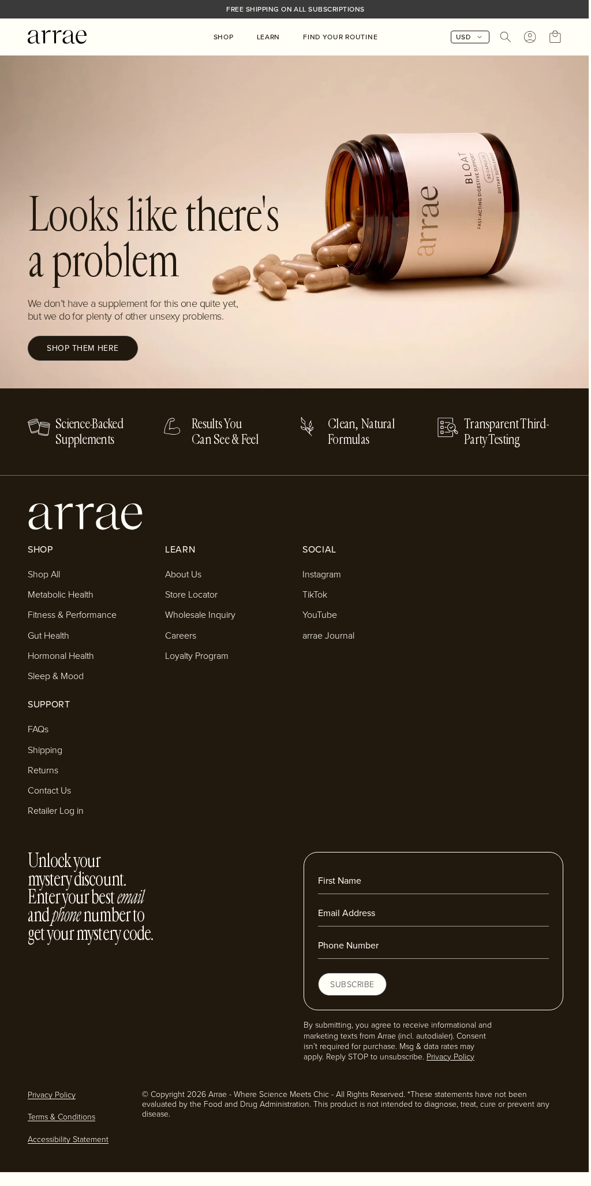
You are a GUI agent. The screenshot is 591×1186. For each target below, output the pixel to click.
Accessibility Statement (68, 1138)
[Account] (530, 37)
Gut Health (48, 635)
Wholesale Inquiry (200, 614)
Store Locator (191, 594)
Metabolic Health (60, 594)
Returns (43, 770)
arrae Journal (328, 635)
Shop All (44, 574)
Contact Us (49, 790)
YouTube (319, 614)
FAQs (38, 728)
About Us (183, 574)
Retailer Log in (56, 810)
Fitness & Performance (72, 614)
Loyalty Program (197, 655)
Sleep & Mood (56, 675)
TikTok (314, 594)
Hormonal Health (61, 655)
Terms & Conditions (61, 1116)
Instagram (321, 574)
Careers (180, 635)
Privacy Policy (450, 1056)
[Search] (506, 37)
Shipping (45, 749)
